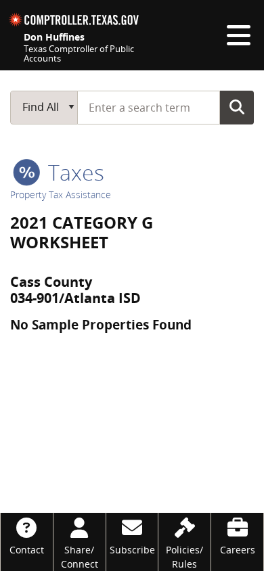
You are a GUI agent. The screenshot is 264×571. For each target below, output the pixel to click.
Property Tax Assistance (60, 194)
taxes (73, 172)
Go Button (237, 107)
